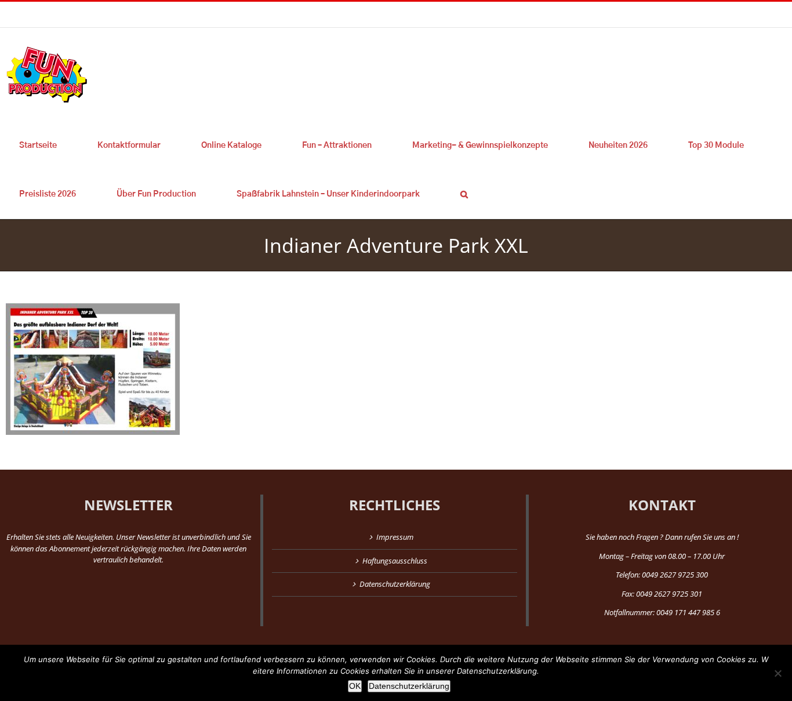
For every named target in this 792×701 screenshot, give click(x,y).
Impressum (394, 537)
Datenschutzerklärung (394, 584)
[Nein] (777, 673)
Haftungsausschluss (394, 560)
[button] (464, 194)
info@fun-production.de (180, 14)
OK (355, 686)
